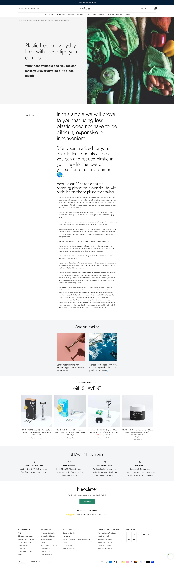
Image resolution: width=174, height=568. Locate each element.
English (143, 8)
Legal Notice (45, 551)
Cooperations (67, 545)
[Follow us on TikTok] (148, 534)
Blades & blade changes (26, 539)
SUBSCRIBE (87, 501)
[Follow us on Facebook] (128, 534)
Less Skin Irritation (104, 536)
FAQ (19, 533)
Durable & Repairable (105, 548)
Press (65, 542)
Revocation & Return (48, 536)
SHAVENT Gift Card (25, 551)
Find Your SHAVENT (83, 14)
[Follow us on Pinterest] (138, 534)
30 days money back (25, 536)
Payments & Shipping (48, 533)
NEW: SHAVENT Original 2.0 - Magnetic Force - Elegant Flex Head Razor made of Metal (36, 431)
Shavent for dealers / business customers (77, 539)
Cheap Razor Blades (105, 542)
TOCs (43, 542)
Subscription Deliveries (49, 545)
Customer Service (69, 533)
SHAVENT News (27, 20)
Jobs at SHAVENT (69, 548)
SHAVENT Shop (49, 14)
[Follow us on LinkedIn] (128, 539)
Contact (127, 14)
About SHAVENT (99, 14)
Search (20, 554)
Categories (61, 14)
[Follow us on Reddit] (133, 539)
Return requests (46, 539)
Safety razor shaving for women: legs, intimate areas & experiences (71, 367)
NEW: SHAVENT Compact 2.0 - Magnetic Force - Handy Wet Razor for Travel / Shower (70, 431)
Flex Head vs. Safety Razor (107, 533)
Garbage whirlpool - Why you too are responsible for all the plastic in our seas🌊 (103, 367)
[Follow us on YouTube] (143, 534)
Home (20, 20)
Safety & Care (23, 545)
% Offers (71, 14)
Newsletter (66, 536)
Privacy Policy (45, 548)
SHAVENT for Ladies (25, 542)
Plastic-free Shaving (104, 545)
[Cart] (155, 9)
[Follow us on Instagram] (133, 534)
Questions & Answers (115, 14)
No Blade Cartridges (105, 539)
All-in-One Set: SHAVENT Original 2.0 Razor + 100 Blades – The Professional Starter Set (104, 431)
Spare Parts (22, 548)
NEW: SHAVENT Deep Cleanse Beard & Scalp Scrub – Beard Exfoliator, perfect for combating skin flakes (137, 432)
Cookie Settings (46, 554)
